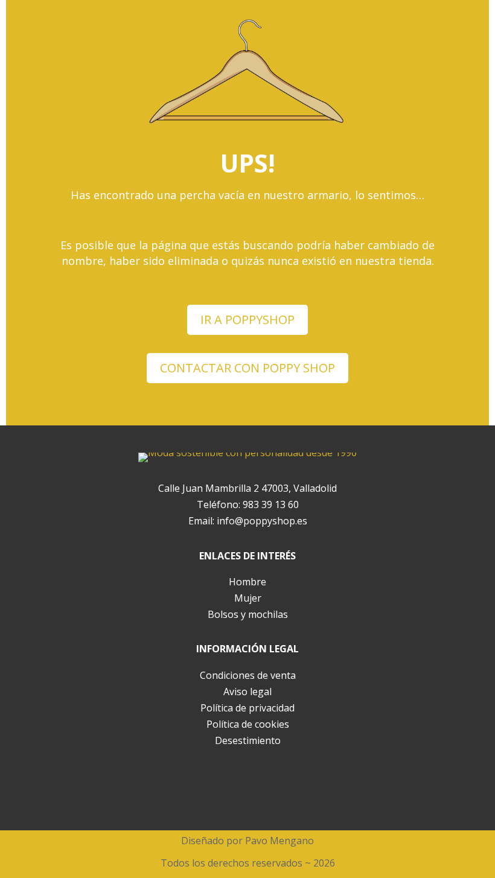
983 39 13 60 (271, 504)
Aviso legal (247, 691)
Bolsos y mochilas (248, 614)
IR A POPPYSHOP (247, 319)
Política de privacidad (247, 707)
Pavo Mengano (279, 840)
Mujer (247, 598)
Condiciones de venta (248, 675)
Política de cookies (247, 724)
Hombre (247, 581)
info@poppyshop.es (262, 520)
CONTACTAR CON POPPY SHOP (247, 368)
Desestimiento (248, 740)
